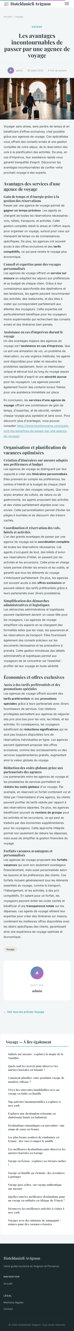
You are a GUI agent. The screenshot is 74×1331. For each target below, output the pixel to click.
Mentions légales (13, 1302)
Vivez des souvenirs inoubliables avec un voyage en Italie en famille (33, 1091)
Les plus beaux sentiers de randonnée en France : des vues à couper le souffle (33, 1139)
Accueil (8, 16)
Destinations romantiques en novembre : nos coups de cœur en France (36, 1127)
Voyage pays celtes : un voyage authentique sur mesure (35, 1186)
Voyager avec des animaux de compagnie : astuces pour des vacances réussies (34, 1222)
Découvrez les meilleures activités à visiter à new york (36, 1210)
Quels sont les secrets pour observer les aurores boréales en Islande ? (33, 1068)
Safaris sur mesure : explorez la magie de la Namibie (35, 1056)
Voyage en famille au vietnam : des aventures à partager (36, 1174)
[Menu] (66, 3)
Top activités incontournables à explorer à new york (34, 1103)
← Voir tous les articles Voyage (24, 1012)
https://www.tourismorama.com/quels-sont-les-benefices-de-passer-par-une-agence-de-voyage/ (36, 431)
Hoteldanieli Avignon (27, 3)
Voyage (19, 16)
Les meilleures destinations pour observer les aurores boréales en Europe (37, 1151)
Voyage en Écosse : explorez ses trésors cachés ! (37, 1162)
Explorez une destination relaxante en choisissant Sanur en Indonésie (32, 1115)
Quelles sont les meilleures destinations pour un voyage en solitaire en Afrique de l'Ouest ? (36, 1198)
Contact (8, 1308)
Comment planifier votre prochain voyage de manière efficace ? (36, 1079)
